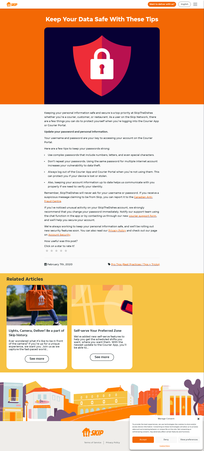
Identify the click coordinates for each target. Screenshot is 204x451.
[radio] (46, 251)
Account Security (59, 235)
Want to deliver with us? (161, 4)
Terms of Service (92, 443)
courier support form (142, 216)
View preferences (189, 440)
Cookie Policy (165, 446)
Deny (166, 440)
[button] (198, 418)
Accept (143, 440)
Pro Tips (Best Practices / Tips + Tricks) (135, 264)
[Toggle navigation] (195, 4)
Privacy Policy (117, 230)
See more (37, 359)
